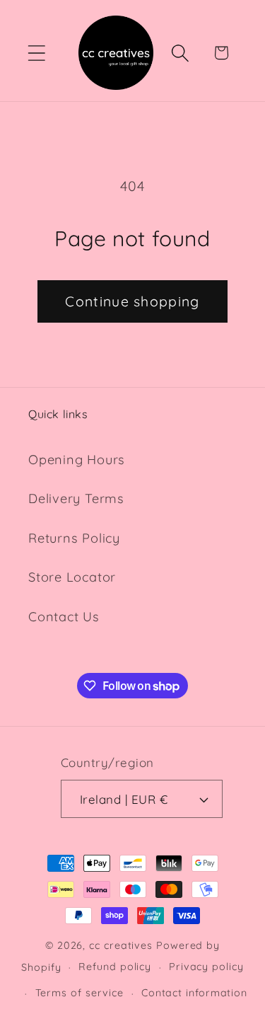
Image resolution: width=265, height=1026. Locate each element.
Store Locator (72, 577)
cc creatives (121, 945)
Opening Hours (76, 459)
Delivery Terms (76, 498)
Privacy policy (206, 966)
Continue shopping (132, 301)
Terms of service (79, 992)
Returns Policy (74, 538)
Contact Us (64, 617)
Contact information (194, 992)
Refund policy (114, 966)
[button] (36, 53)
